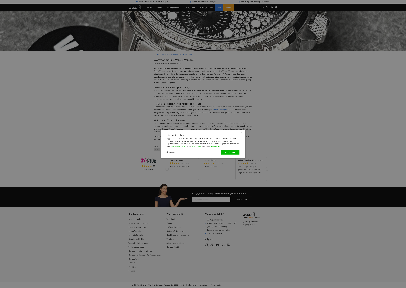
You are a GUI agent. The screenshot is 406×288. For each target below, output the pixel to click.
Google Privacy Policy (178, 146)
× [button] (242, 132)
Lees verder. (216, 146)
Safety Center (197, 146)
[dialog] (203, 144)
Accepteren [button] (230, 152)
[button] (171, 152)
